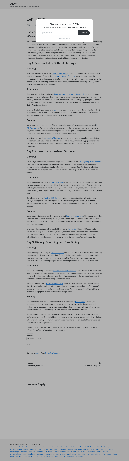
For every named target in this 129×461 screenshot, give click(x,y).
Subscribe (84, 33)
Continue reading (64, 38)
